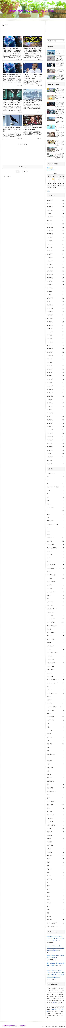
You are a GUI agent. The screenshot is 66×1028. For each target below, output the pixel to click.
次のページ (22, 167)
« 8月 (48, 191)
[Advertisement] (22, 31)
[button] (63, 41)
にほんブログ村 (51, 170)
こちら (54, 1002)
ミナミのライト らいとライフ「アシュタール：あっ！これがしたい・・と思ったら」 (55, 938)
